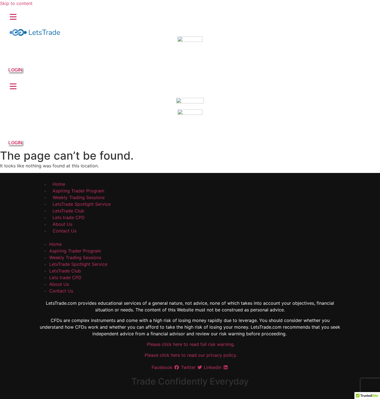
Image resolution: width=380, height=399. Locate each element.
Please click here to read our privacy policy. (190, 355)
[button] (190, 237)
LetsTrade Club (68, 211)
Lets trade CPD (69, 217)
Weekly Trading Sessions (79, 197)
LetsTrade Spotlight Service (82, 204)
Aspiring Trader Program (78, 191)
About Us (62, 224)
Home (59, 184)
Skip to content (16, 3)
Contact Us (65, 231)
